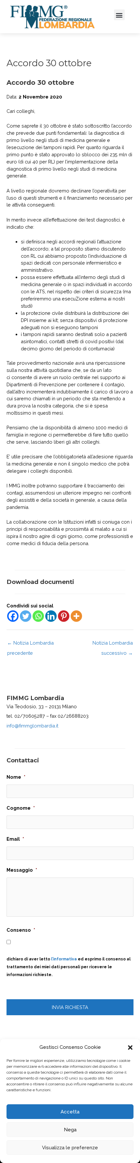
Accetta (70, 1112)
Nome (16, 777)
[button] (130, 1047)
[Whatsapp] (38, 616)
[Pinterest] (63, 616)
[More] (76, 616)
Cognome (21, 808)
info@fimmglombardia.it (32, 725)
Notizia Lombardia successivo (112, 644)
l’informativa (64, 959)
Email (15, 839)
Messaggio (22, 870)
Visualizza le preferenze (70, 1148)
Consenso (21, 930)
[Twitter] (25, 616)
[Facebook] (13, 616)
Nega (70, 1130)
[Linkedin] (51, 616)
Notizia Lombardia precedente (30, 644)
